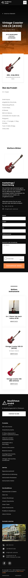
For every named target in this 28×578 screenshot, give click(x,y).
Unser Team (6, 504)
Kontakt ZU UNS (14, 414)
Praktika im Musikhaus (8, 511)
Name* (4, 215)
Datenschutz (5, 575)
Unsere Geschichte (8, 501)
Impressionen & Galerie (9, 491)
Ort (3, 228)
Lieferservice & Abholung (9, 474)
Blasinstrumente (7, 450)
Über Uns (5, 495)
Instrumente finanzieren (9, 477)
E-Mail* (4, 221)
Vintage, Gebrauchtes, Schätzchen (9, 459)
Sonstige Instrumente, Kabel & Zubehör (8, 454)
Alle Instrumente (7, 426)
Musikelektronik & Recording (7, 443)
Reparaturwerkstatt (8, 471)
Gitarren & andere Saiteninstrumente (7, 438)
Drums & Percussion (8, 447)
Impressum (18, 575)
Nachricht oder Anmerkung (9, 242)
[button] (25, 2)
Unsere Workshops (8, 498)
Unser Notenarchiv (7, 507)
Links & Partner (6, 514)
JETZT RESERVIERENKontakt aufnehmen (12, 36)
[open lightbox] (14, 163)
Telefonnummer (6, 234)
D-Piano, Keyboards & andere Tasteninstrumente (10, 434)
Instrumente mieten (8, 481)
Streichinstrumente (8, 430)
